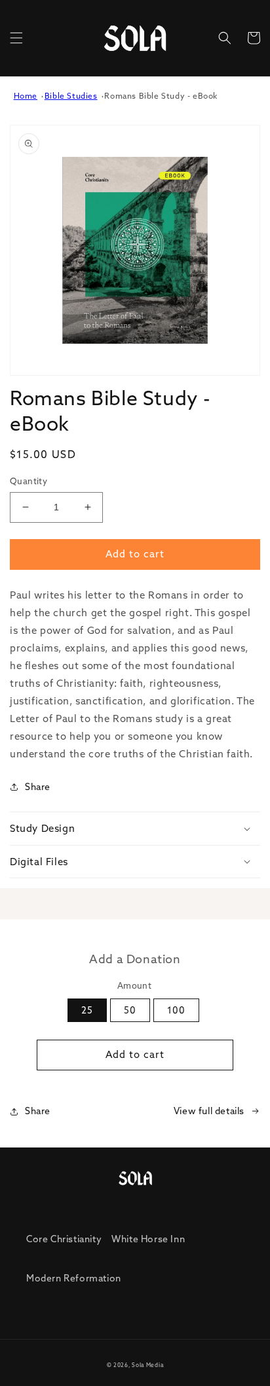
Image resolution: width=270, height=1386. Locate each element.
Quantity (28, 481)
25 (87, 1010)
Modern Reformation (73, 1278)
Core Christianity (64, 1239)
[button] (16, 38)
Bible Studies (71, 96)
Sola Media (147, 1365)
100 (176, 1010)
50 (130, 1010)
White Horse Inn (148, 1239)
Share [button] (37, 787)
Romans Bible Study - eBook (161, 96)
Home (25, 96)
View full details (209, 1111)
